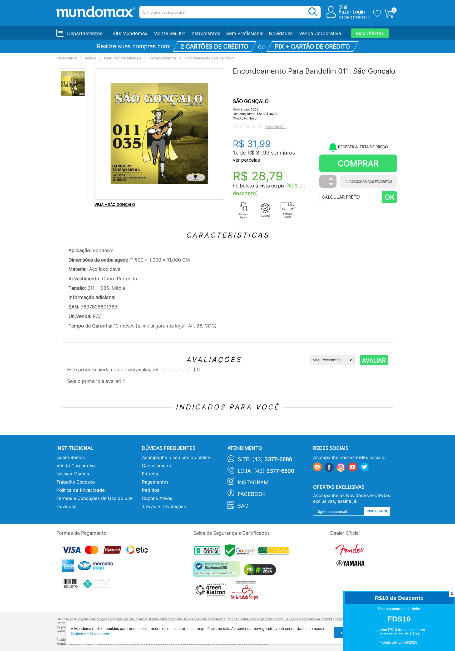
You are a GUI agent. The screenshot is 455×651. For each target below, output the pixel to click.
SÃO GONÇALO (251, 101)
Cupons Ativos (157, 498)
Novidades (281, 33)
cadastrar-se (355, 17)
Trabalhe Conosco (75, 482)
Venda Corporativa (320, 33)
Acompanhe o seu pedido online (176, 457)
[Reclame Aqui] (217, 571)
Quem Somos (70, 457)
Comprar (358, 163)
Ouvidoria (66, 506)
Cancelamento (157, 465)
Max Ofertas (370, 33)
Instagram (253, 482)
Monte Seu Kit (169, 33)
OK (389, 197)
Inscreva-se (377, 511)
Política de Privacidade (80, 490)
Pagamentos (155, 482)
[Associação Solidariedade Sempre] (246, 591)
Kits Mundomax (129, 33)
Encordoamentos (163, 58)
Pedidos (150, 490)
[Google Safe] (241, 552)
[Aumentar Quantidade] (331, 179)
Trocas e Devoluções (164, 506)
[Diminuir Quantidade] (331, 184)
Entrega (150, 473)
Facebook (252, 494)
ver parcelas (246, 160)
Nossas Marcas (72, 473)
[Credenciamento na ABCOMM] (275, 552)
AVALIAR (374, 360)
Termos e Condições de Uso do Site (94, 498)
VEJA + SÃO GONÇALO (115, 204)
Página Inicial (66, 58)
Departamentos (84, 33)
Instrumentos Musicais (122, 58)
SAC (243, 506)
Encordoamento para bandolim (209, 58)
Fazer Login (352, 12)
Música (90, 58)
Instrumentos (205, 33)
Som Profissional (244, 33)
